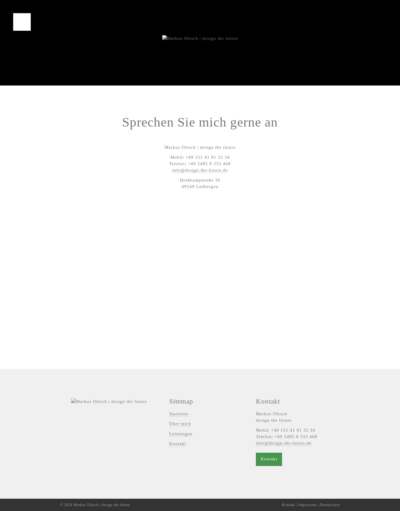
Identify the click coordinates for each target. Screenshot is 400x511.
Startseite (179, 413)
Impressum (307, 505)
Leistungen (180, 433)
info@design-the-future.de (200, 170)
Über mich (180, 423)
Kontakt (177, 443)
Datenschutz (330, 505)
